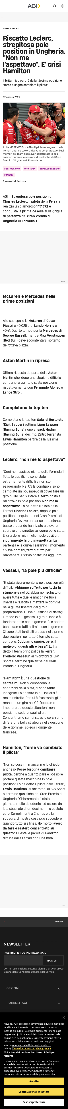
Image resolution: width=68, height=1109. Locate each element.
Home (6, 28)
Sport (15, 28)
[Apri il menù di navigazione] (5, 6)
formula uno (12, 168)
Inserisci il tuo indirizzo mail (25, 953)
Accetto (34, 1081)
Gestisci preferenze (34, 1102)
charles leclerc (50, 168)
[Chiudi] (64, 1018)
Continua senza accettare (34, 1091)
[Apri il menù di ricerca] (54, 6)
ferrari (8, 175)
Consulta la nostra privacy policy (32, 1048)
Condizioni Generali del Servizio (36, 971)
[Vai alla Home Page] (34, 6)
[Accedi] (62, 6)
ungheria (29, 168)
